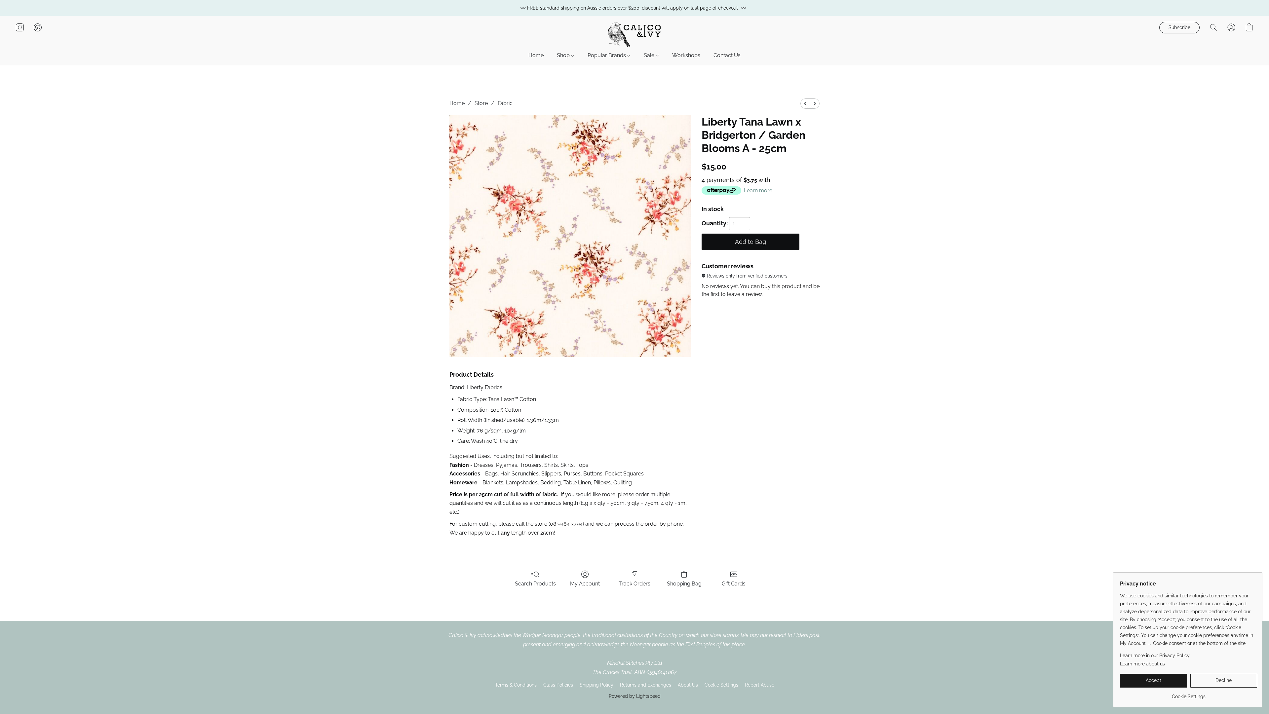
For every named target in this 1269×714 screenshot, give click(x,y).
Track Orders (634, 584)
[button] (634, 34)
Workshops (686, 55)
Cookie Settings (721, 685)
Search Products (535, 584)
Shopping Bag (684, 584)
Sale (650, 55)
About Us (688, 685)
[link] (1188, 694)
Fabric (505, 103)
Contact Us (727, 55)
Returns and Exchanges (645, 685)
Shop (564, 55)
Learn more (758, 190)
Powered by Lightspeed (635, 696)
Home (536, 55)
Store (481, 103)
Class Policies (558, 685)
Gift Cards (734, 584)
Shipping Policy (596, 685)
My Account (585, 584)
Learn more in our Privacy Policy (1155, 655)
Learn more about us (1142, 663)
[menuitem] (805, 103)
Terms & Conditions (516, 685)
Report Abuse (759, 685)
